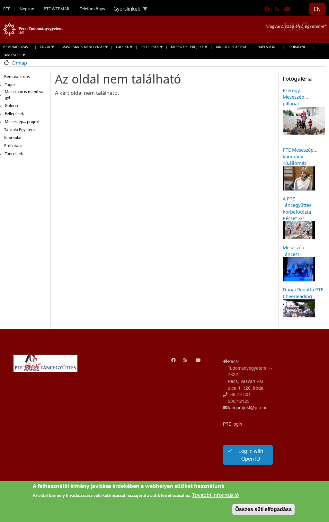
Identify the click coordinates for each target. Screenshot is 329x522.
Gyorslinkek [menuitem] (124, 10)
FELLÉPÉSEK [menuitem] (148, 48)
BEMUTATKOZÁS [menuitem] (15, 47)
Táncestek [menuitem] (10, 56)
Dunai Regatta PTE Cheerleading (303, 292)
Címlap (19, 62)
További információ (215, 495)
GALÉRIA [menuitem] (121, 48)
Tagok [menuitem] (43, 48)
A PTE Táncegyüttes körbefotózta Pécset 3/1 (297, 208)
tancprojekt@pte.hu (248, 407)
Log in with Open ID (250, 454)
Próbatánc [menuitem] (297, 47)
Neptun (27, 9)
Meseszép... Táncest (295, 250)
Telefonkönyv (92, 9)
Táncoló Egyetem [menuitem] (231, 47)
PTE (6, 9)
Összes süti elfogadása (263, 509)
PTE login (232, 423)
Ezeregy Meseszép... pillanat (295, 97)
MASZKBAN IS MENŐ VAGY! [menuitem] (81, 48)
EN (317, 9)
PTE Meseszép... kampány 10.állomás (300, 156)
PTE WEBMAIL (57, 9)
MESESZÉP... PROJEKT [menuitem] (185, 48)
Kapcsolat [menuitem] (266, 47)
